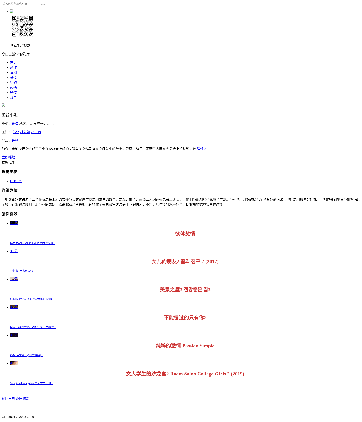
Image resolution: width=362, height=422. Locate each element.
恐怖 (13, 87)
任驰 (15, 140)
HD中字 (16, 181)
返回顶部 (22, 398)
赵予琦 (36, 132)
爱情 (13, 77)
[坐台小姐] (3, 105)
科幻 (13, 82)
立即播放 (8, 157)
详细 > (201, 149)
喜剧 (13, 72)
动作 (13, 67)
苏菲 (16, 132)
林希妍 (25, 132)
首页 (13, 62)
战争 (13, 98)
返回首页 (8, 398)
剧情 (13, 92)
